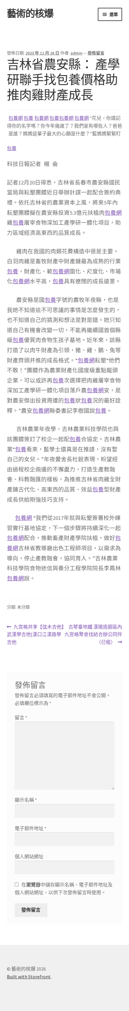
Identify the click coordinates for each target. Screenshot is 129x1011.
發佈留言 (96, 53)
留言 (21, 718)
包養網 (15, 118)
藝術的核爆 (30, 13)
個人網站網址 (29, 856)
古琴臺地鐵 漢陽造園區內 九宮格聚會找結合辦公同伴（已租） (93, 635)
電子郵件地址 (30, 828)
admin (76, 53)
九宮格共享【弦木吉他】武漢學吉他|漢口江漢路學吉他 (35, 635)
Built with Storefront (29, 977)
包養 (28, 118)
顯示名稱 (26, 800)
